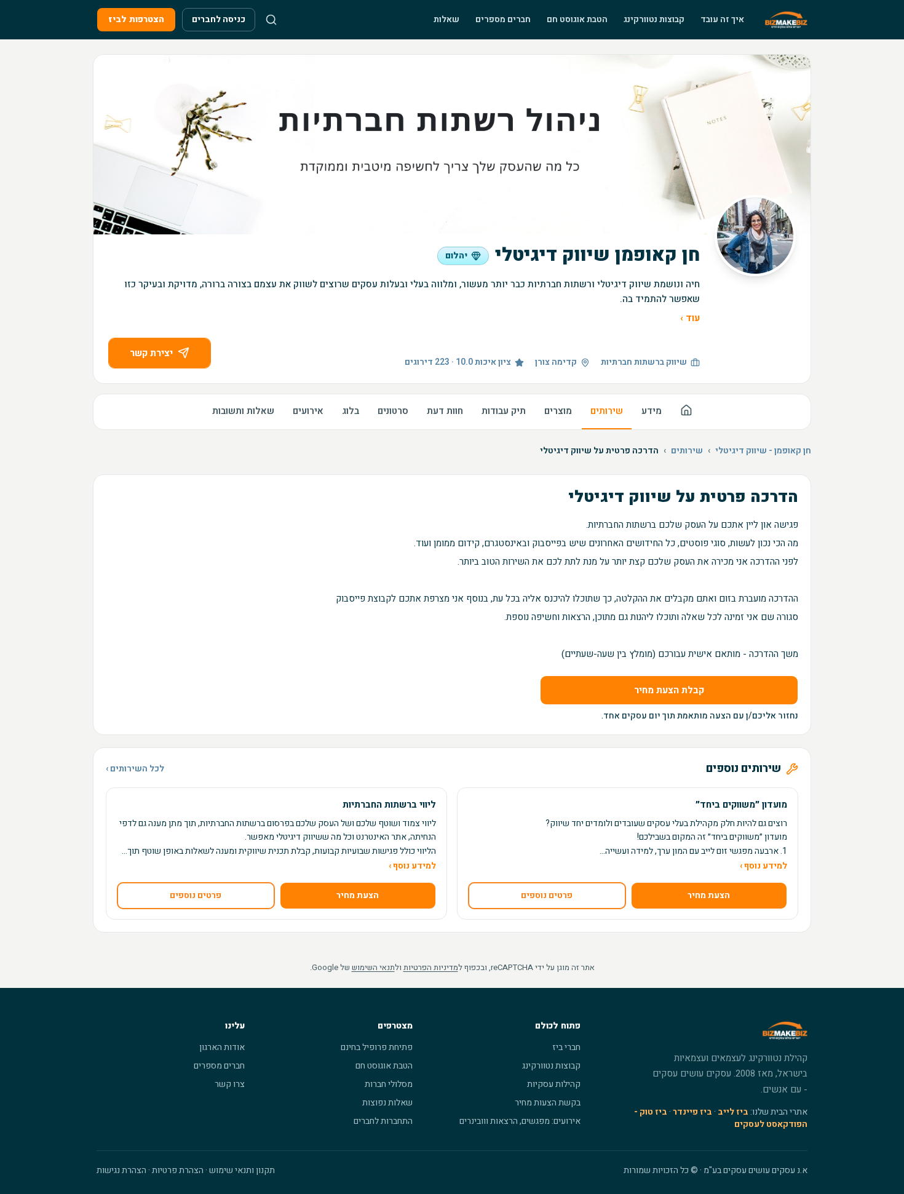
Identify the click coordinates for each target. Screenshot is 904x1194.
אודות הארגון (222, 1047)
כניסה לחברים (218, 19)
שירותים (606, 411)
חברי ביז (566, 1047)
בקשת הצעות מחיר (548, 1102)
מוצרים (558, 411)
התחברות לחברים (383, 1121)
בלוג (350, 411)
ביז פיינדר (692, 1111)
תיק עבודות (504, 411)
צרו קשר (230, 1084)
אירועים (308, 411)
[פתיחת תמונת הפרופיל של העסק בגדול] (755, 235)
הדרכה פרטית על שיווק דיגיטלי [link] (599, 451)
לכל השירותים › (135, 769)
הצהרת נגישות (121, 1170)
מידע (651, 411)
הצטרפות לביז (136, 19)
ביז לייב (733, 1111)
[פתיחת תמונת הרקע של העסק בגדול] (452, 144)
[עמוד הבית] (686, 411)
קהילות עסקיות (554, 1084)
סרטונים (393, 411)
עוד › (690, 318)
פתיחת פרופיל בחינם (377, 1047)
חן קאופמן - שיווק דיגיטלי (763, 451)
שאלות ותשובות (243, 411)
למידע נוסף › (763, 866)
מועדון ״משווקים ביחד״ (741, 804)
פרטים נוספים (547, 895)
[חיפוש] (271, 20)
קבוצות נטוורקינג (654, 19)
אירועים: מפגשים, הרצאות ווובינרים (520, 1121)
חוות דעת (445, 411)
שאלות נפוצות (387, 1102)
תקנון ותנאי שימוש (242, 1170)
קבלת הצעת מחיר (669, 690)
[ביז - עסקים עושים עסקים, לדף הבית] (786, 20)
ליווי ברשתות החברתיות (389, 804)
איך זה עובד (722, 19)
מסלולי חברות (389, 1084)
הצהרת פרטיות (178, 1170)
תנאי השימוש (373, 967)
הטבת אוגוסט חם (577, 19)
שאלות (446, 19)
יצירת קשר (151, 353)
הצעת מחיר (709, 895)
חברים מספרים (503, 19)
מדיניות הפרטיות (430, 967)
